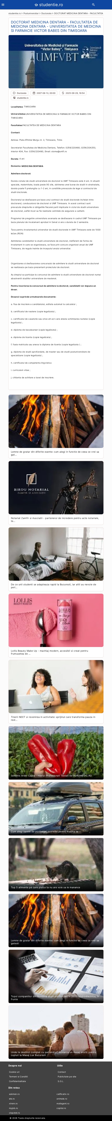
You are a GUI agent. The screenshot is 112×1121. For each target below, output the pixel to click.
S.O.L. (61, 1081)
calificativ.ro (63, 1094)
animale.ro (62, 1098)
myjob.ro (13, 1108)
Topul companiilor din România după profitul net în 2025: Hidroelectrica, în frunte (55, 998)
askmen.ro (14, 1094)
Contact (62, 1072)
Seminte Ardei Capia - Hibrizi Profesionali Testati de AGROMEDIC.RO (51, 775)
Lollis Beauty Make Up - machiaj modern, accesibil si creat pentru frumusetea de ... (49, 652)
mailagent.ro (63, 1103)
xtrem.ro (13, 1103)
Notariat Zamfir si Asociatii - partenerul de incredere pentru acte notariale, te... (55, 519)
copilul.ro (61, 1108)
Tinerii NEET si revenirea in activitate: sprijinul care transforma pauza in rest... (53, 718)
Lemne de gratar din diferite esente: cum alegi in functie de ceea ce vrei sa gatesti (55, 942)
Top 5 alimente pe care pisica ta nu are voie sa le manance (45, 887)
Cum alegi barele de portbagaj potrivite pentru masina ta (44, 831)
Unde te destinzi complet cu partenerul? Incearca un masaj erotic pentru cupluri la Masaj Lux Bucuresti (53, 1054)
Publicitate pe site (67, 1076)
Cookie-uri (14, 1072)
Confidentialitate (17, 1081)
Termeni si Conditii (18, 1076)
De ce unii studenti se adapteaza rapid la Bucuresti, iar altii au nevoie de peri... (53, 586)
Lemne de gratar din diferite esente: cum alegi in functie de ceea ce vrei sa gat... (55, 453)
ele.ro (12, 1098)
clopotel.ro (14, 1113)
